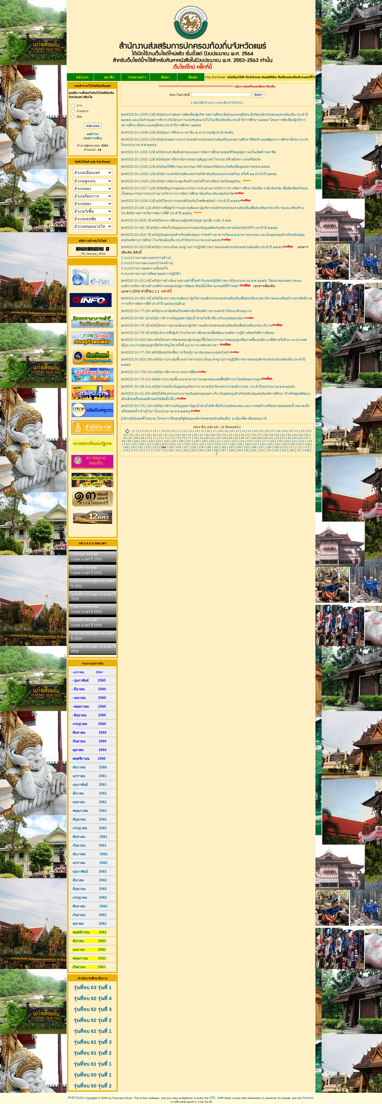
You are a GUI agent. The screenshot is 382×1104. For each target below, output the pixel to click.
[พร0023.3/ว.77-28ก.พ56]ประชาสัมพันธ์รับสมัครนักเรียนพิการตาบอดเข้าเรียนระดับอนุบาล (186, 311)
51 (225, 434)
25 (261, 431)
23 (249, 431)
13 (190, 431)
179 (163, 450)
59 (271, 434)
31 (296, 431)
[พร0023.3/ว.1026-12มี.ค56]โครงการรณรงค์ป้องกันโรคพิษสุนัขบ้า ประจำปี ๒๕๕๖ (180, 201)
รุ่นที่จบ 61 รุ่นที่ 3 (93, 1042)
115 (249, 441)
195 (284, 450)
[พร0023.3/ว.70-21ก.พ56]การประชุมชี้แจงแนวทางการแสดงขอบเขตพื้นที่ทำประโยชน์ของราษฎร (191, 379)
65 (307, 434)
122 (302, 441)
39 (154, 434)
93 (283, 438)
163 (231, 447)
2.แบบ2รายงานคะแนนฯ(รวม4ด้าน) (147, 263)
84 (230, 438)
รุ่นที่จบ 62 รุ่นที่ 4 (93, 998)
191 (253, 450)
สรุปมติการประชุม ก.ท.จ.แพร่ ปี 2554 (93, 649)
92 (277, 438)
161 (216, 447)
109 (203, 441)
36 (136, 434)
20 (232, 431)
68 (136, 438)
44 (183, 434)
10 (173, 431)
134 (201, 444)
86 (242, 438)
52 (230, 434)
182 (185, 450)
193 (269, 450)
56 (254, 434)
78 (195, 438)
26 (267, 431)
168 (269, 447)
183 (193, 450)
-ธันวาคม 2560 (89, 767)
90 (266, 438)
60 (277, 434)
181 (178, 450)
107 (188, 441)
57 (260, 434)
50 (219, 434)
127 (149, 444)
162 (223, 447)
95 (295, 438)
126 (141, 444)
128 (156, 444)
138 (232, 444)
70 (148, 438)
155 (170, 447)
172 (299, 447)
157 (185, 447)
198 (306, 450)
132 (186, 444)
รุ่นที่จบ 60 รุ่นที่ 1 (93, 1075)
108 (196, 441)
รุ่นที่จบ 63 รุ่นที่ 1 (93, 987)
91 (271, 438)
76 (183, 438)
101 (143, 441)
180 (170, 450)
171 (291, 447)
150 (133, 447)
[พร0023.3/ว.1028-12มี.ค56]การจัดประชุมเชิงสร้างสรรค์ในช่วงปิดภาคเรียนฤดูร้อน (180, 181)
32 (302, 431)
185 (208, 450)
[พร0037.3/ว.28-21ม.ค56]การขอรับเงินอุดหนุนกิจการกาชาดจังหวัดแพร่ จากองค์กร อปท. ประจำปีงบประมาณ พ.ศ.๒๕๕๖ (208, 387)
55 (248, 434)
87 (248, 438)
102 (151, 441)
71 (154, 438)
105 (173, 441)
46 (195, 434)
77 (189, 438)
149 (125, 447)
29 (284, 431)
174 (125, 450)
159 (201, 447)
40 (160, 434)
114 (241, 441)
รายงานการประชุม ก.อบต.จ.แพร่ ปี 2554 (86, 609)
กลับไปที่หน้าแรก (203, 102)
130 (171, 444)
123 (309, 441)
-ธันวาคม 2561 (90, 854)
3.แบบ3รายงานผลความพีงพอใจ (144, 268)
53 (236, 434)
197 (299, 450)
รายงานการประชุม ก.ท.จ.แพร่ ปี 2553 (92, 583)
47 (201, 434)
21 (237, 431)
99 (129, 441)
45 (189, 434)
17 (214, 431)
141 (254, 444)
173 (306, 447)
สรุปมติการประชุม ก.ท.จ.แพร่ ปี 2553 (93, 596)
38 (148, 434)
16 (208, 431)
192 (261, 450)
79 (201, 438)
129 (164, 444)
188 (231, 450)
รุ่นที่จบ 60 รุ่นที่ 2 (93, 1086)
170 (284, 447)
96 (301, 438)
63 (295, 434)
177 (148, 450)
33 (308, 431)
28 (278, 431)
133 (194, 444)
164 (238, 447)
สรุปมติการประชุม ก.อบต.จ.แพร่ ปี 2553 (86, 570)
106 (181, 441)
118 (271, 441)
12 (185, 431)
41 (166, 434)
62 (289, 434)
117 (264, 441)
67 (131, 438)
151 (140, 447)
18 (220, 431)
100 (135, 441)
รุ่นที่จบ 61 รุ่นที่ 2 (93, 1053)
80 (207, 438)
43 (178, 434)
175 (133, 450)
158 (193, 447)
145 (284, 444)
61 (283, 434)
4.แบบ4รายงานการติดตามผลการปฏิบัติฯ (151, 274)
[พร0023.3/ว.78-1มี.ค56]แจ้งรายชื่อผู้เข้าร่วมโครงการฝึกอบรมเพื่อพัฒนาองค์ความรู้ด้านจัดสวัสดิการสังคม (197, 333)
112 (226, 441)
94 (289, 438)
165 (246, 447)
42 (172, 434)
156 (178, 447)
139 (239, 444)
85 (236, 438)
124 (126, 444)
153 (155, 447)
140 (247, 444)
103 (158, 441)
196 (291, 450)
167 (261, 447)
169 (276, 447)
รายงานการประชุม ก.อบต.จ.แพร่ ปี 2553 (86, 556)
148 (307, 444)
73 (166, 438)
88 (254, 438)
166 (253, 447)
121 (294, 441)
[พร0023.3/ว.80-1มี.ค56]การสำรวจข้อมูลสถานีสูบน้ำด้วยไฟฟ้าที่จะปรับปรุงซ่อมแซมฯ (183, 318)
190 (246, 450)
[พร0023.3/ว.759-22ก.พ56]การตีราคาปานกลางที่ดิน (159, 372)
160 (208, 447)
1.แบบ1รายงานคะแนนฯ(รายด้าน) (146, 258)
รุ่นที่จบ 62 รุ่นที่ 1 (93, 1031)
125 (133, 444)
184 (201, 450)
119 (279, 441)
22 (243, 431)
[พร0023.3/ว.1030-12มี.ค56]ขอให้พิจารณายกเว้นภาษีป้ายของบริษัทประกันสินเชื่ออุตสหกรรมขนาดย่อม (195, 167)
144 (277, 444)
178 (155, 450)
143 (269, 444)
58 (266, 434)
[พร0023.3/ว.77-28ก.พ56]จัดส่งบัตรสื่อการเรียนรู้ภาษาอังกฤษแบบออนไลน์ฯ (175, 352)
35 (131, 434)
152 (148, 447)
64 (301, 434)
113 (234, 441)
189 (238, 450)
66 (125, 438)
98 (123, 441)
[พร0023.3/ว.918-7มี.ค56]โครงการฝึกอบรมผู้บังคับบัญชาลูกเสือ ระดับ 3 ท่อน (176, 220)
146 (292, 444)
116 (256, 441)
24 (255, 431)
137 (224, 444)
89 (260, 438)
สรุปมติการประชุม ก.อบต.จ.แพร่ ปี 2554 (86, 622)
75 (178, 438)
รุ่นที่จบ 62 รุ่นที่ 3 (93, 1009)
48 (207, 434)
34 (125, 434)
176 (140, 450)
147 (300, 444)
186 (216, 450)
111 (218, 441)
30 (290, 431)
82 (219, 438)
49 (213, 434)
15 (202, 431)
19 (226, 431)
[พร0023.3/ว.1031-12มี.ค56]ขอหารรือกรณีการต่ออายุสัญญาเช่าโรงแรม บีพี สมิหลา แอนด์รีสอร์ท (191, 159)
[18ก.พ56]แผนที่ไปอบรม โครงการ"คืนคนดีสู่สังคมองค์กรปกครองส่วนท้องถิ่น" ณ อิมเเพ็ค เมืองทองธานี (194, 418)
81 (213, 438)
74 (172, 438)
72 (160, 438)
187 (223, 450)
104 (166, 441)
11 (179, 431)
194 (276, 450)
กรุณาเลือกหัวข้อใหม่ (228, 102)
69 (142, 438)
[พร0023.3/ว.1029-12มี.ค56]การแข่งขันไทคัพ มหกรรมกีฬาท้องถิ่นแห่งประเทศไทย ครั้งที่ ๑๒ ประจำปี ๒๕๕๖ (199, 174)
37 (142, 434)
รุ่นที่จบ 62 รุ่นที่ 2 (93, 1020)
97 (307, 438)
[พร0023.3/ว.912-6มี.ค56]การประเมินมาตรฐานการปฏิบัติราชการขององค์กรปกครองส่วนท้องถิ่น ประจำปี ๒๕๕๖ (201, 247)
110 (211, 441)
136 (217, 444)
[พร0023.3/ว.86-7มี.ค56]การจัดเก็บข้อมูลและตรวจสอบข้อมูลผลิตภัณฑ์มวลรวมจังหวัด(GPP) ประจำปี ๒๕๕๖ (199, 228)
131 (179, 444)
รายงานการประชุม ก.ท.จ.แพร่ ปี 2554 (92, 636)
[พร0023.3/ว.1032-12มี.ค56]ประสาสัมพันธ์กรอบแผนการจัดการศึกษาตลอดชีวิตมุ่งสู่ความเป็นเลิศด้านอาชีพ (198, 152)
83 (225, 438)
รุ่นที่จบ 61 (85, 1064)
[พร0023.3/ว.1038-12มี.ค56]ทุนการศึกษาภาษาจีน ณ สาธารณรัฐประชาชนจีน (177, 132)
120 (286, 441)
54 (242, 434)
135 (209, 444)
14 (196, 431)
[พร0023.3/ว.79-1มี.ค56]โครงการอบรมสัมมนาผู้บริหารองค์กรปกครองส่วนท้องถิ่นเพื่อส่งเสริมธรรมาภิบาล (196, 325)
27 (273, 431)
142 (262, 444)
